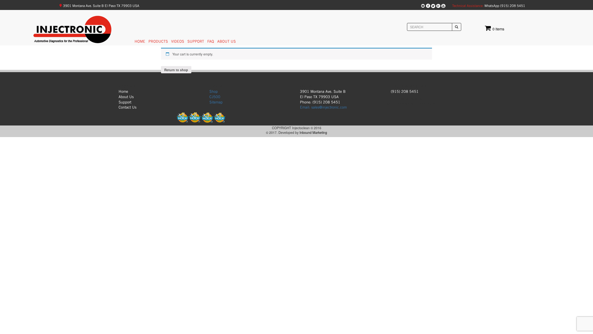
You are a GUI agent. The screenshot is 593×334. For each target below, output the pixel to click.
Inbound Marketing (313, 132)
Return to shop (176, 69)
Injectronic (46, 21)
